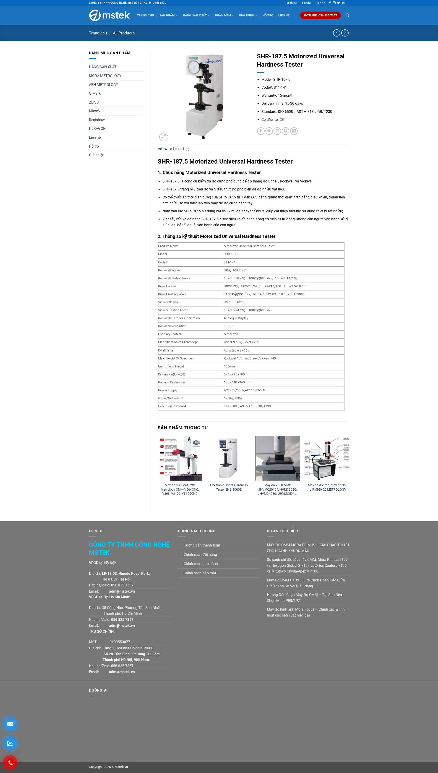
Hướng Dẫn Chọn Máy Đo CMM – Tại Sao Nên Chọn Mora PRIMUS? (304, 598)
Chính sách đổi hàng (200, 554)
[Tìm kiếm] (347, 15)
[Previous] (157, 470)
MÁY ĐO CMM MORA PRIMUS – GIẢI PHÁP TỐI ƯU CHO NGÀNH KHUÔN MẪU (308, 548)
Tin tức (306, 3)
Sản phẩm (167, 15)
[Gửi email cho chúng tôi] (343, 3)
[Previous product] (344, 32)
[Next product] (336, 32)
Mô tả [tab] (162, 149)
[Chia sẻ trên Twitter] (269, 131)
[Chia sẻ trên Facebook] (261, 131)
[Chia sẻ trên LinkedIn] (294, 131)
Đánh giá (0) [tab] (179, 149)
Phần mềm (223, 15)
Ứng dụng (246, 15)
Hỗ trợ (268, 15)
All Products (124, 33)
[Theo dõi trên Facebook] (329, 3)
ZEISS (94, 102)
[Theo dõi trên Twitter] (338, 3)
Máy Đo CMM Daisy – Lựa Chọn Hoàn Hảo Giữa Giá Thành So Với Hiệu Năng (306, 583)
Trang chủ (145, 15)
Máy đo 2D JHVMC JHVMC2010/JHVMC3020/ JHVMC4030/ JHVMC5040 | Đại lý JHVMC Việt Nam (278, 489)
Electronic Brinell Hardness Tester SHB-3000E (229, 487)
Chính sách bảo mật (200, 573)
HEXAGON (97, 128)
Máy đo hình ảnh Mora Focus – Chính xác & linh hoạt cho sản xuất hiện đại (306, 612)
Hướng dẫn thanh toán (202, 545)
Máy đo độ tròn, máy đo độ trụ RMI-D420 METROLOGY (327, 487)
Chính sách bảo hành (201, 564)
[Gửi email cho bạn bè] (277, 131)
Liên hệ (320, 3)
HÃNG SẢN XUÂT (103, 67)
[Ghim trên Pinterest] (285, 131)
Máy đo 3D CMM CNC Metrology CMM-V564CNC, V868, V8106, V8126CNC (180, 489)
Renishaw (97, 120)
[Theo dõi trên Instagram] (334, 3)
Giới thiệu (290, 3)
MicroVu (95, 111)
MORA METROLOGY (105, 76)
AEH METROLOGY (103, 85)
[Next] (348, 470)
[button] (163, 137)
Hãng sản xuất (195, 15)
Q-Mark (95, 93)
